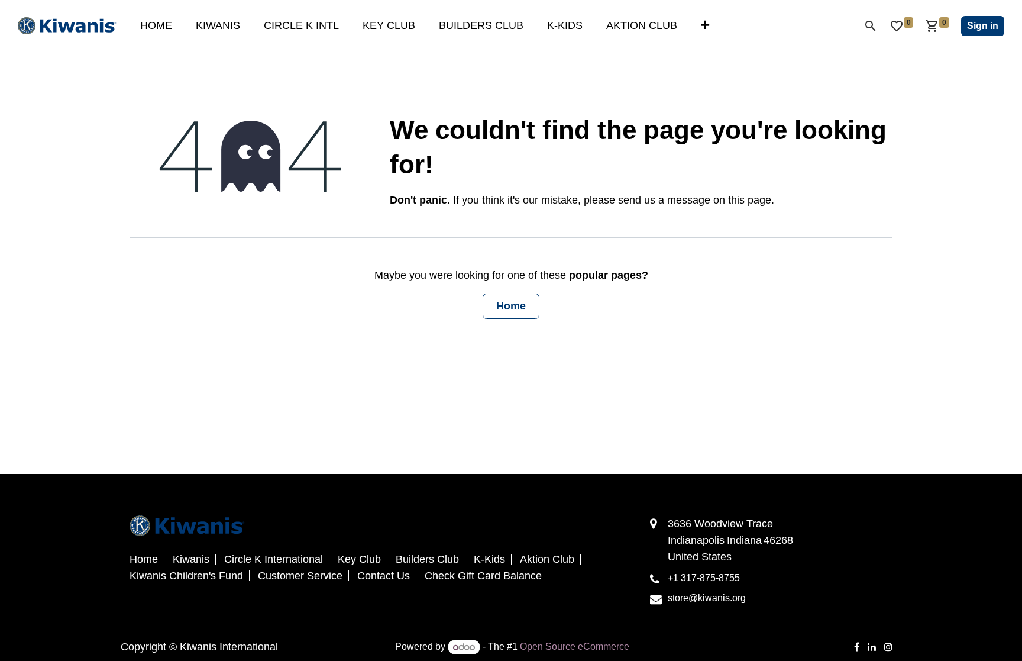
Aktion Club (547, 559)
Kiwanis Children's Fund (186, 575)
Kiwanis (191, 559)
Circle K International (273, 559)
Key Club (359, 559)
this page (749, 200)
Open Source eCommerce (574, 647)
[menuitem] (156, 25)
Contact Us (383, 575)
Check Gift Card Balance (483, 575)
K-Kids (489, 559)
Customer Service (300, 575)
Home (511, 306)
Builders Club (427, 559)
